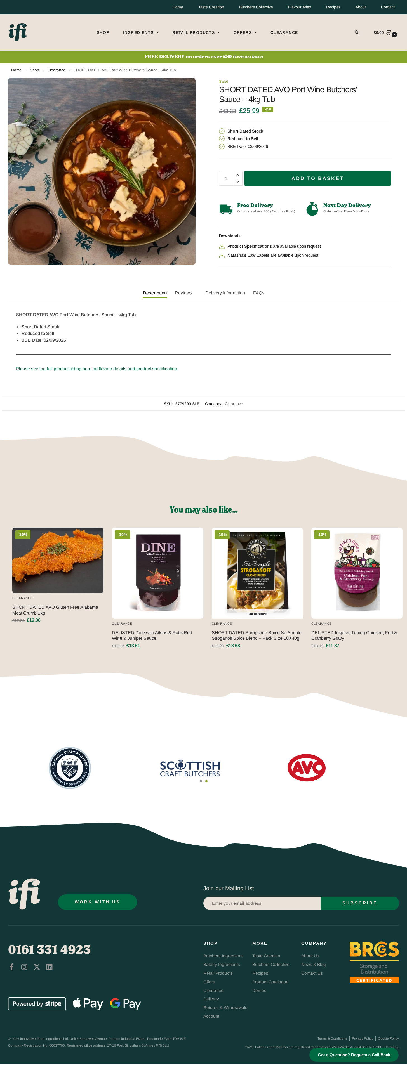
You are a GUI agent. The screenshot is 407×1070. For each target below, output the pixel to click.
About (361, 7)
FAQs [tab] (258, 292)
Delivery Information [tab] (225, 292)
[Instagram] (24, 966)
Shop (34, 70)
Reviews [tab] (183, 292)
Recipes (333, 7)
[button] (386, 32)
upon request (309, 246)
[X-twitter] (36, 966)
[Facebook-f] (11, 966)
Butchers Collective (256, 7)
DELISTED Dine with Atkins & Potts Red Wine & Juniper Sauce (152, 635)
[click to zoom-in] (102, 171)
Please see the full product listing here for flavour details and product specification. (97, 368)
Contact (388, 7)
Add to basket (317, 178)
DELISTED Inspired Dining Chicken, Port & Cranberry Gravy (354, 635)
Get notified (257, 658)
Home (178, 7)
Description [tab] (155, 292)
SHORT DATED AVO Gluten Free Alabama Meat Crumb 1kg (55, 610)
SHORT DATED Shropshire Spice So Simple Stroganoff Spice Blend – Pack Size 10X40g (257, 635)
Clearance (56, 70)
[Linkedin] (49, 966)
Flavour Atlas (299, 7)
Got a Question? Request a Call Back (354, 1054)
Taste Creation (211, 7)
